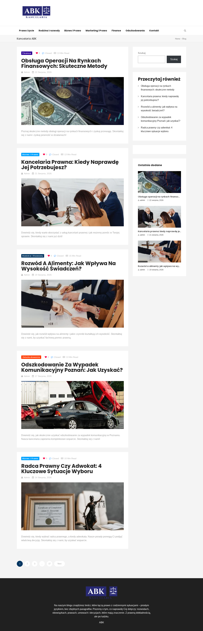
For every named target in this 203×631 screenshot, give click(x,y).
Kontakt (154, 30)
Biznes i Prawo (72, 30)
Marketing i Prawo (96, 30)
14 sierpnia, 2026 (43, 477)
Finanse (116, 30)
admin (27, 72)
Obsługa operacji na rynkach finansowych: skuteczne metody (64, 63)
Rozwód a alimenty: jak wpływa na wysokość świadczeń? (68, 266)
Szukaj (141, 53)
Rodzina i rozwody (49, 30)
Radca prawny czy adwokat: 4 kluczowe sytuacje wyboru (61, 468)
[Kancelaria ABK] (36, 13)
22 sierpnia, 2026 (43, 72)
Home (177, 39)
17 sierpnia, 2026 (43, 376)
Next (60, 564)
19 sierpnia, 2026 (43, 275)
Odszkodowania (135, 30)
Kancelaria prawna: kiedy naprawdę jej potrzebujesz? (70, 164)
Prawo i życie (26, 30)
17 (49, 564)
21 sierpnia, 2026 (43, 173)
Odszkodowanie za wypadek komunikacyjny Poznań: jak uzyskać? (72, 367)
